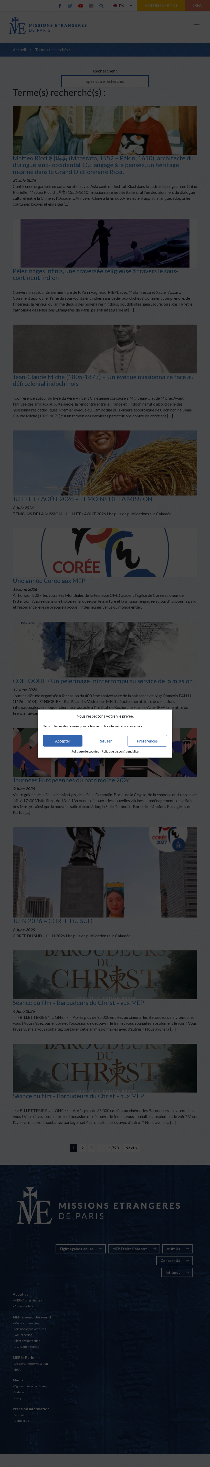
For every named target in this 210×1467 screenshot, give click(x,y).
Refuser (105, 741)
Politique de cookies (85, 751)
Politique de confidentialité (120, 751)
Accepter (62, 741)
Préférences (147, 741)
